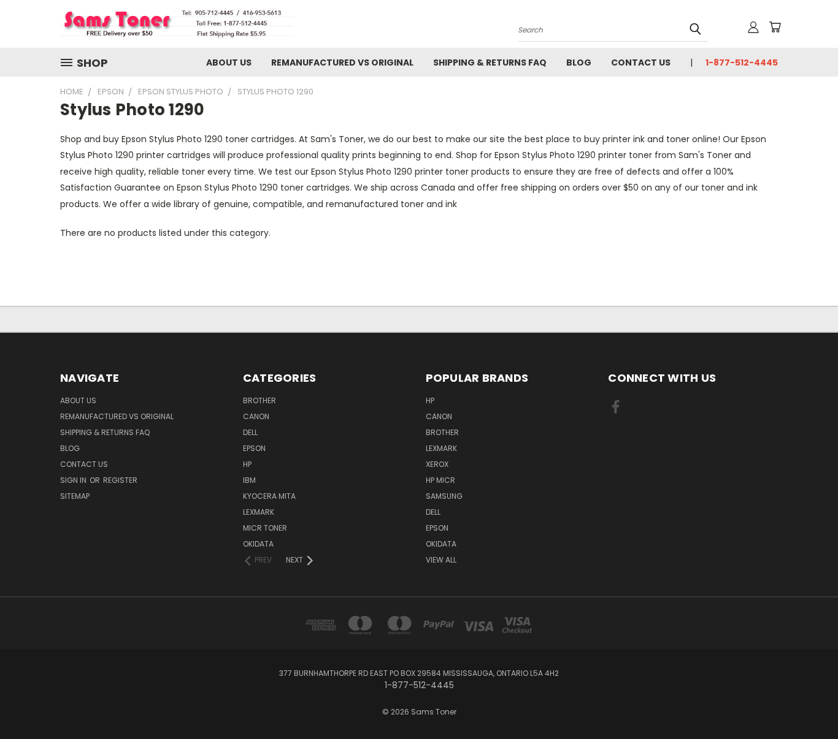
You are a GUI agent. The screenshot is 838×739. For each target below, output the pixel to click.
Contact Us (641, 62)
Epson (254, 448)
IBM (249, 480)
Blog (578, 62)
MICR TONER (265, 528)
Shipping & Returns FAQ (490, 62)
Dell (250, 432)
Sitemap (75, 496)
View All (441, 560)
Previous (806, 701)
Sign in (74, 480)
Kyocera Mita (269, 496)
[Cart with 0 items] (775, 27)
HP (247, 464)
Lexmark (258, 512)
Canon (256, 416)
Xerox (437, 464)
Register (120, 480)
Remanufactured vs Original (342, 62)
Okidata (441, 544)
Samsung (444, 496)
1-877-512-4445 (741, 62)
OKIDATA (258, 544)
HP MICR (440, 480)
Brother (259, 400)
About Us (229, 62)
